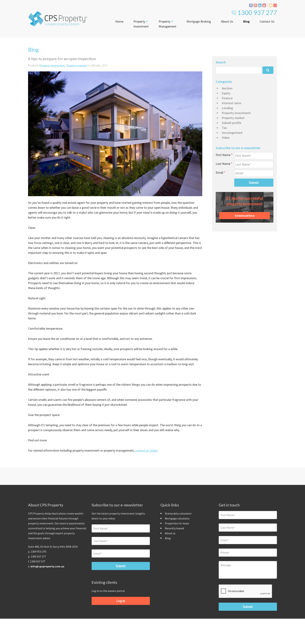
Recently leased (174, 528)
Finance (227, 98)
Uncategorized (232, 133)
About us (170, 533)
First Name (224, 155)
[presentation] (245, 591)
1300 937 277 (257, 12)
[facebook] (251, 5)
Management (167, 23)
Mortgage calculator (177, 518)
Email (220, 172)
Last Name (224, 164)
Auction (227, 88)
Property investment (52, 65)
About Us (227, 21)
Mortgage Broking (199, 21)
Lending (227, 108)
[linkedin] (260, 5)
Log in (120, 601)
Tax (224, 128)
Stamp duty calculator (178, 513)
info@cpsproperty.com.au (47, 566)
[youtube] (264, 5)
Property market (76, 65)
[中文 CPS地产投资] (275, 5)
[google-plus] (255, 5)
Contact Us (267, 21)
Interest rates (231, 103)
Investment (141, 23)
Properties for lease (177, 523)
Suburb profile (231, 123)
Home (119, 21)
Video (226, 138)
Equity (226, 93)
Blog (246, 21)
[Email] (271, 5)
